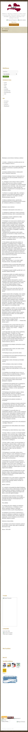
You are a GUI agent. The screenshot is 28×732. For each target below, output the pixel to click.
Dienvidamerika (7, 92)
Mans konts (14, 22)
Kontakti (6, 102)
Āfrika (5, 87)
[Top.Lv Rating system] (10, 718)
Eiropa (5, 84)
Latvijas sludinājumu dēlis (8, 729)
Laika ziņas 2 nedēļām (7, 634)
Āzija (5, 85)
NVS (5, 94)
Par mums (6, 101)
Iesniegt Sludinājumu (14, 24)
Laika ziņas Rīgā (6, 631)
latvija (5, 82)
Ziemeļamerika (7, 90)
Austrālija (6, 89)
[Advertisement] (14, 51)
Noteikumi (6, 104)
